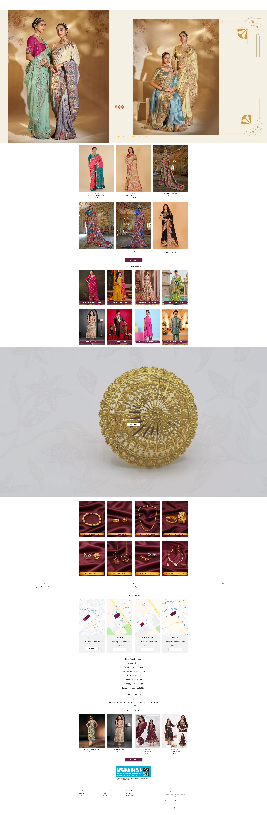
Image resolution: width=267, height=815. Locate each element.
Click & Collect (130, 797)
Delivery (105, 795)
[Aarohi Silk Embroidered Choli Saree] (96, 168)
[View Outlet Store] (175, 617)
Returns (105, 797)
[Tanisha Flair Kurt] (175, 733)
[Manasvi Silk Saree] (170, 225)
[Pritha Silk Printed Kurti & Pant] (92, 733)
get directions (119, 650)
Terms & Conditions (108, 793)
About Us (81, 795)
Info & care (129, 795)
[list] (133, 585)
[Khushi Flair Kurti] (147, 733)
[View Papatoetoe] (119, 617)
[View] (92, 287)
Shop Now (133, 424)
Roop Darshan (82, 793)
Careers (81, 797)
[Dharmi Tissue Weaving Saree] (133, 168)
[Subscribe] (187, 793)
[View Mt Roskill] (92, 617)
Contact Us (106, 799)
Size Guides (129, 793)
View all (133, 260)
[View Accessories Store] (147, 617)
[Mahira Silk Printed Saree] (170, 168)
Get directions (91, 648)
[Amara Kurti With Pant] (119, 733)
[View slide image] (133, 76)
